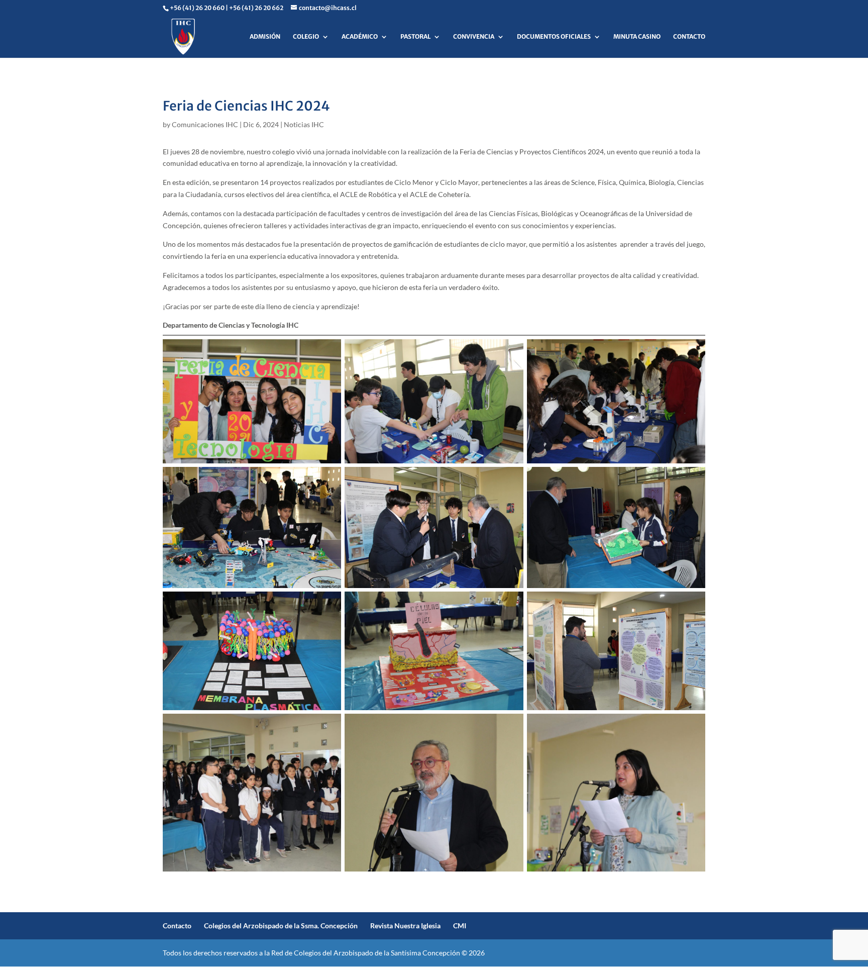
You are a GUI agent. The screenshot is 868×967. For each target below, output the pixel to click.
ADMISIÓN (265, 36)
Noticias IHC (304, 124)
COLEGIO (306, 36)
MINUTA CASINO (637, 36)
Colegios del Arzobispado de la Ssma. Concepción (281, 925)
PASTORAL (415, 36)
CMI (459, 925)
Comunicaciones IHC (205, 124)
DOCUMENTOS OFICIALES (554, 36)
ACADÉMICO (360, 36)
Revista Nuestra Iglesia (405, 925)
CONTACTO (689, 36)
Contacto (177, 925)
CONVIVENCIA (473, 36)
